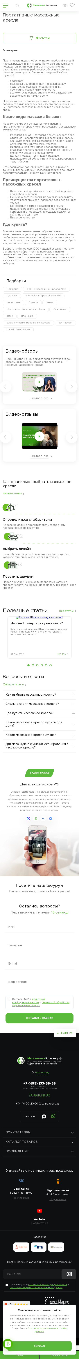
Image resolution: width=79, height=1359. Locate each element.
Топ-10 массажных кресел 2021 (46, 289)
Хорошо (39, 1346)
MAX (20, 1355)
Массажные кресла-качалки (43, 296)
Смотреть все (39, 398)
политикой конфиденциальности (47, 1285)
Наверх (67, 1033)
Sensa (49, 303)
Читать (61, 654)
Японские (27, 316)
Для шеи (12, 296)
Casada (33, 303)
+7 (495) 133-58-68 (39, 1083)
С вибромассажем (18, 330)
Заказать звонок (39, 1095)
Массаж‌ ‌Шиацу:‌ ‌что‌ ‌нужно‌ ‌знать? (36, 623)
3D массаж (65, 323)
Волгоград (42, 1073)
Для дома (12, 289)
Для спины (60, 309)
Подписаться (21, 1198)
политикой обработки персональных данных (36, 1288)
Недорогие (13, 303)
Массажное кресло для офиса (26, 309)
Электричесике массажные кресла (28, 323)
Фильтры (43, 38)
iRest (10, 316)
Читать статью (12, 493)
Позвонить (59, 1355)
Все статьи (66, 611)
